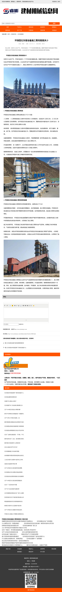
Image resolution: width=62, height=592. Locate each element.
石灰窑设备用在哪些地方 (10, 397)
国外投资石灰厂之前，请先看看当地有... (14, 438)
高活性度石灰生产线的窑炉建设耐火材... (14, 497)
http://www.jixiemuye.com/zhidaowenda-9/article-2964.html (22, 333)
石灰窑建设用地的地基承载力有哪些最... (14, 426)
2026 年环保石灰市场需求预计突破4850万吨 (14, 527)
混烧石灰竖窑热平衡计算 (10, 463)
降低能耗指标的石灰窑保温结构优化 (13, 501)
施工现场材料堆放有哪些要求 (10, 536)
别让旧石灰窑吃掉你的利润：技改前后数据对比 (15, 540)
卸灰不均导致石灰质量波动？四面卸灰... (14, 413)
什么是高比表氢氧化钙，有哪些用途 (12, 538)
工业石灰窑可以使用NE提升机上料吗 (13, 459)
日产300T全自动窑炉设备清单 (11, 489)
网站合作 (31, 551)
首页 (8, 27)
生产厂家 (19, 30)
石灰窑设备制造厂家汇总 (30, 525)
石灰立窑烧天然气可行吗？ (11, 447)
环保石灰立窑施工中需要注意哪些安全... (14, 514)
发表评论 (21, 324)
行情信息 (31, 30)
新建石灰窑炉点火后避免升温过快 (12, 505)
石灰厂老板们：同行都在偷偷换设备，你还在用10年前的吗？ (19, 530)
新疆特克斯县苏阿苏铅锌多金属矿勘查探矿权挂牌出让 (17, 521)
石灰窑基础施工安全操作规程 (11, 451)
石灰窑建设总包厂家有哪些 (44, 521)
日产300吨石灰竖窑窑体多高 (10, 532)
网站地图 (54, 548)
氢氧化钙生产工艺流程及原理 (29, 534)
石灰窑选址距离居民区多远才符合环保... (14, 430)
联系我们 (19, 551)
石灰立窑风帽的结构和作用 (30, 532)
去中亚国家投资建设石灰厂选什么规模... (14, 493)
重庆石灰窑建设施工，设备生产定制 (37, 545)
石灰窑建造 (20, 34)
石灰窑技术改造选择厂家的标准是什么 (16, 347)
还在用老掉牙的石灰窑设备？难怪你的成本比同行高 (39, 523)
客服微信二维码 (56, 1)
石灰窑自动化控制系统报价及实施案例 (14, 476)
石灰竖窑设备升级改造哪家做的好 (15, 343)
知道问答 (42, 30)
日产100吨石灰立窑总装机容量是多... (13, 480)
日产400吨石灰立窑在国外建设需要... (13, 468)
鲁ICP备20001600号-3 (33, 566)
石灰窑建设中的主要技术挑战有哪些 (13, 472)
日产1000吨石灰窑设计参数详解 (12, 409)
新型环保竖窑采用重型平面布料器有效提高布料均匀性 (17, 543)
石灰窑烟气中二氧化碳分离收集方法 (13, 405)
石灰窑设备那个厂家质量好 (34, 538)
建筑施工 (54, 27)
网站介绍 (8, 548)
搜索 (54, 23)
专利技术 (54, 30)
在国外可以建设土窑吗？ (10, 401)
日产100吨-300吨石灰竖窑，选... (12, 418)
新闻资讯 (42, 27)
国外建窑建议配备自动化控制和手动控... (14, 422)
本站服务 (19, 548)
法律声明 (42, 548)
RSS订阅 (42, 551)
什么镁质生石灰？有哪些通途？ (11, 523)
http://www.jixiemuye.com (21, 329)
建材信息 (7, 30)
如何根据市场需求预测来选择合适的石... (14, 455)
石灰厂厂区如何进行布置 (10, 484)
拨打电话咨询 (31, 590)
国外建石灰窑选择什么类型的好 (12, 443)
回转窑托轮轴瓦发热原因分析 (10, 525)
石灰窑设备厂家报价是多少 (9, 534)
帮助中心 (31, 548)
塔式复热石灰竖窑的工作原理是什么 (12, 545)
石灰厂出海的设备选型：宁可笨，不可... (14, 434)
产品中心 (19, 27)
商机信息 (31, 27)
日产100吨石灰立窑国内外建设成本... (13, 509)
